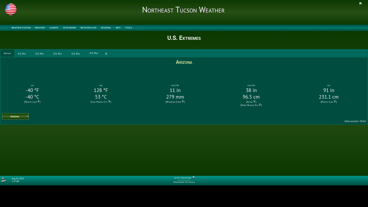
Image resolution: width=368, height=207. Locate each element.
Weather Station (21, 28)
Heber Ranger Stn (249, 105)
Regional (106, 28)
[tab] (7, 53)
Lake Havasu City (99, 101)
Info (118, 28)
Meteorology (88, 28)
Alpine (250, 101)
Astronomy (69, 28)
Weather (40, 28)
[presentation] (7, 53)
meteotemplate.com (184, 180)
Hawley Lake (31, 101)
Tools (128, 28)
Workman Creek (173, 101)
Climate (53, 28)
